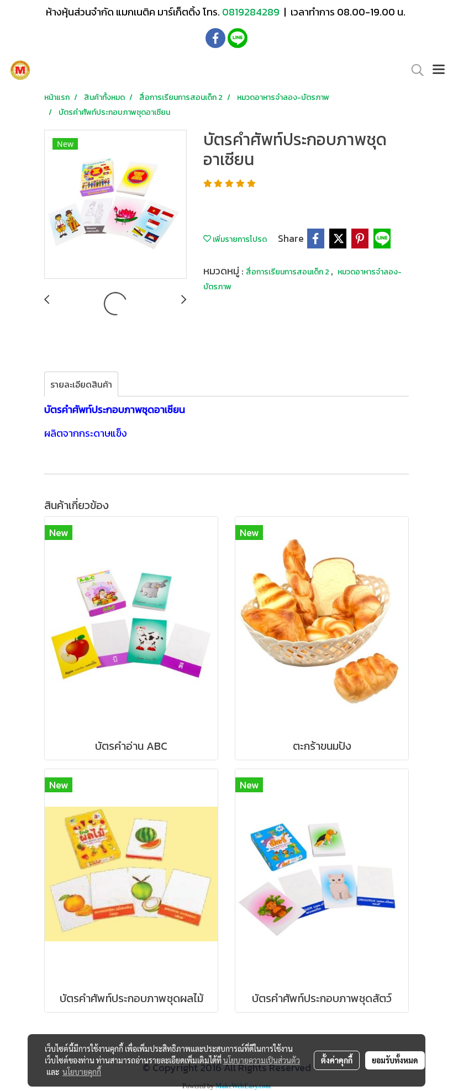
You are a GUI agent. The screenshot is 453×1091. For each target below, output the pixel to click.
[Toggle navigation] (438, 70)
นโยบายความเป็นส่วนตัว (261, 1060)
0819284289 (252, 11)
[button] (414, 70)
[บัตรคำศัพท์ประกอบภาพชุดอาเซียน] (115, 204)
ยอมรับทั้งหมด (395, 1060)
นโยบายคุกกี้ (81, 1072)
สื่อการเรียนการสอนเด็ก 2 (288, 272)
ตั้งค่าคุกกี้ (336, 1060)
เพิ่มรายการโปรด (239, 239)
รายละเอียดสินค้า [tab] (81, 384)
